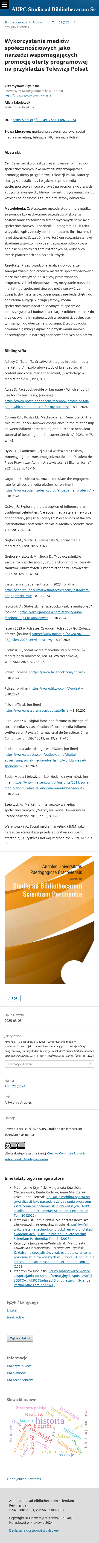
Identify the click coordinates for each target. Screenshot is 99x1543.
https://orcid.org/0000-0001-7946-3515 (28, 95)
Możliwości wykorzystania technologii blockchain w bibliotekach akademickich (54, 1229)
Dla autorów (16, 1373)
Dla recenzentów (20, 1380)
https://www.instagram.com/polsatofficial (37, 710)
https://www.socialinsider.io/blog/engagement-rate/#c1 (48, 490)
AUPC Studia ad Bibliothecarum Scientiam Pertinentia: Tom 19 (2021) (54, 1262)
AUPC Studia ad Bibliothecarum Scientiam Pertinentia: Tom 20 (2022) (52, 1211)
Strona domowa (16, 22)
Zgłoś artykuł (20, 1338)
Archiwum (39, 22)
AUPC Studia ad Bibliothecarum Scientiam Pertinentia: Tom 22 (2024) (53, 1282)
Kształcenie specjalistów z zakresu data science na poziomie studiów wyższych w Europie (53, 1254)
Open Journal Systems (24, 1479)
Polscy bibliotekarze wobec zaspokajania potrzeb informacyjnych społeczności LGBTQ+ (53, 1276)
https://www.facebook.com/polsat (57, 672)
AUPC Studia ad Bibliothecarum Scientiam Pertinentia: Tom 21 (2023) (50, 1236)
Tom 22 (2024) (62, 22)
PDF (14, 998)
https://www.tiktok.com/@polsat (55, 688)
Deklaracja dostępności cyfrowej (34, 1530)
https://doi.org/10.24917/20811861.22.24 (44, 120)
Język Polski (15, 1317)
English (12, 1310)
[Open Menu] (4, 4)
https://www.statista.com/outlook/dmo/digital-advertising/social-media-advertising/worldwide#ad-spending (45, 760)
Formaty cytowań (20, 1064)
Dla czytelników (19, 1366)
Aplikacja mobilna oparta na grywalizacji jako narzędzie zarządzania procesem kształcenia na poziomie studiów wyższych (52, 1201)
